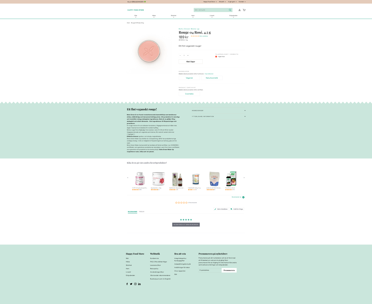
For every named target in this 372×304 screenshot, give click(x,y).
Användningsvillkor (157, 272)
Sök (175, 274)
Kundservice (154, 258)
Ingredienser (197, 110)
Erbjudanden (233, 15)
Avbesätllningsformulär (182, 264)
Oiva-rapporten (179, 271)
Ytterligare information (203, 116)
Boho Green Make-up (189, 29)
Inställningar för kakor (182, 267)
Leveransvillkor (155, 265)
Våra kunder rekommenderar (160, 275)
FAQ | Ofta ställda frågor (158, 262)
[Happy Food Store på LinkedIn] (139, 284)
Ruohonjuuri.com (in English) (160, 279)
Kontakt (241, 2)
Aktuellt (221, 2)
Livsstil (212, 15)
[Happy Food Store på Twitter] (131, 284)
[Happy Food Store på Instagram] (135, 284)
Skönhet (173, 15)
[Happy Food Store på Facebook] (127, 284)
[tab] (221, 209)
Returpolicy (154, 268)
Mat (135, 15)
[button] (128, 178)
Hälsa (154, 15)
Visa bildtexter (209, 74)
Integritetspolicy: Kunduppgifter (180, 259)
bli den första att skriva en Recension (186, 224)
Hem (193, 15)
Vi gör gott (231, 2)
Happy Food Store (209, 2)
